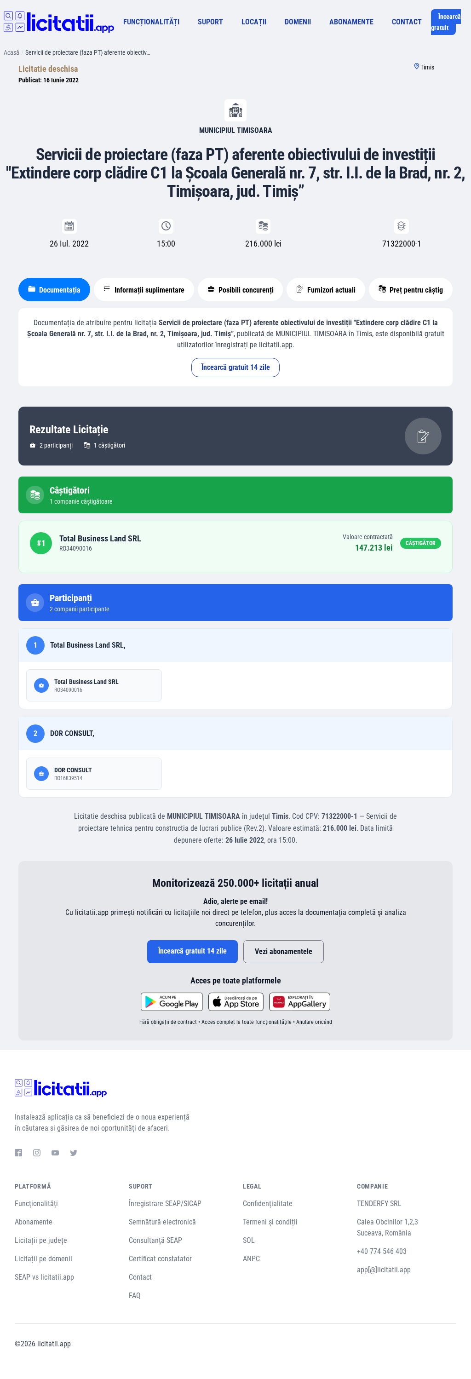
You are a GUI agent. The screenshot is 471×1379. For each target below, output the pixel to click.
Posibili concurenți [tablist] (245, 290)
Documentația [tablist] (58, 290)
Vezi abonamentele (283, 951)
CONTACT (407, 21)
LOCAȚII (253, 21)
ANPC (251, 1258)
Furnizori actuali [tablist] (330, 290)
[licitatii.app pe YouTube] (55, 1154)
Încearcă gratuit (446, 22)
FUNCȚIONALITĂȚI (151, 21)
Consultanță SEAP (155, 1240)
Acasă (11, 52)
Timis (427, 67)
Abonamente (33, 1222)
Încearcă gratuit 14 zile (235, 367)
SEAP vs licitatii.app (44, 1277)
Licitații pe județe (41, 1240)
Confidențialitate (268, 1203)
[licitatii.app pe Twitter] (73, 1154)
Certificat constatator (160, 1258)
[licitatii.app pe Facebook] (18, 1154)
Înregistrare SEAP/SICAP (165, 1203)
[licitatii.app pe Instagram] (36, 1154)
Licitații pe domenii (43, 1258)
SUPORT (210, 21)
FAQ (135, 1295)
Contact (140, 1277)
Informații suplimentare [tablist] (148, 290)
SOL (249, 1240)
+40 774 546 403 (382, 1251)
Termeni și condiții (270, 1222)
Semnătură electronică (162, 1222)
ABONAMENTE (351, 21)
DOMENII (298, 21)
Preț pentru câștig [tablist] (415, 290)
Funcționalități (36, 1203)
